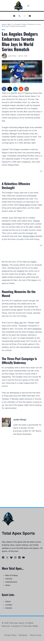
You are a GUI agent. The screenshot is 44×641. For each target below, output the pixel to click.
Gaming (8, 578)
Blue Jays (19, 322)
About (7, 601)
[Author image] (4, 55)
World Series (24, 205)
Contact (8, 605)
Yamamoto (36, 329)
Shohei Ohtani (29, 236)
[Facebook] (14, 16)
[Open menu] (28, 5)
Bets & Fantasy (11, 575)
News (7, 585)
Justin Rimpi (12, 56)
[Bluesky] (24, 16)
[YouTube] (30, 16)
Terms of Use (35, 635)
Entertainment (11, 582)
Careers (8, 608)
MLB (3, 30)
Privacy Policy (10, 635)
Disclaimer (23, 635)
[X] (19, 16)
